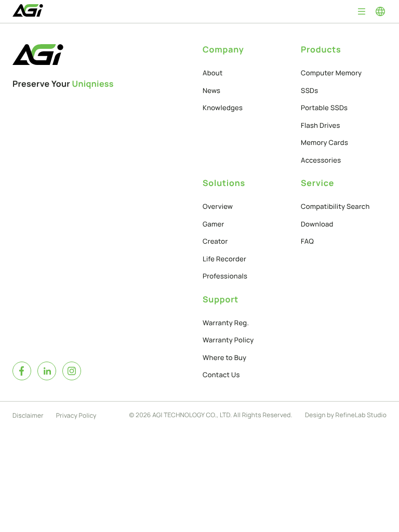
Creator (215, 241)
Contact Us (221, 374)
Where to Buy (224, 357)
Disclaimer (28, 415)
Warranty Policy (228, 339)
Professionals (225, 276)
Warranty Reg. (226, 322)
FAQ (307, 241)
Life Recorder (224, 258)
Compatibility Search (335, 206)
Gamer (213, 224)
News (211, 90)
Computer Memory (331, 72)
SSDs (309, 90)
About (213, 72)
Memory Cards (324, 142)
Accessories (321, 160)
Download (317, 224)
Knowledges (223, 107)
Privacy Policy (76, 415)
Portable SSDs (324, 107)
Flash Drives (320, 125)
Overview (218, 206)
